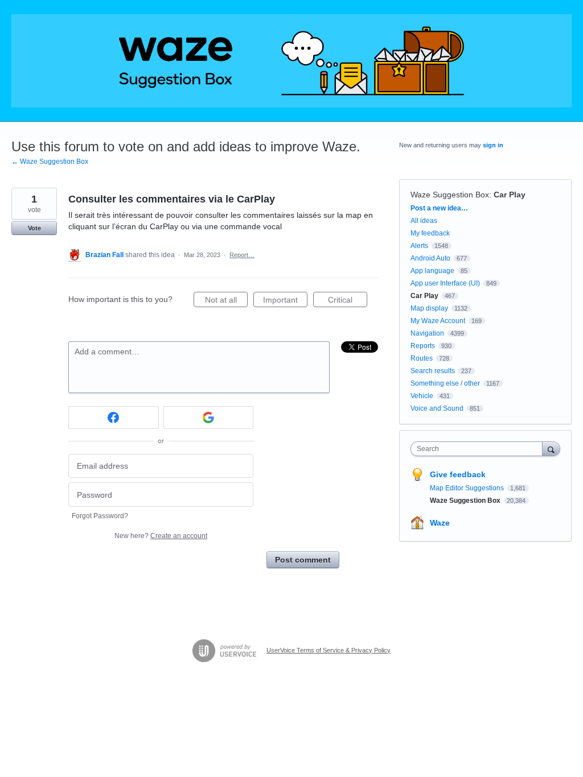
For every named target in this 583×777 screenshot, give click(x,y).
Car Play (509, 194)
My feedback (430, 233)
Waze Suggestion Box (449, 194)
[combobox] (479, 449)
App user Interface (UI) (445, 283)
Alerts (419, 246)
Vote (34, 228)
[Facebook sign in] (113, 417)
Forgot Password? (100, 516)
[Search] (551, 448)
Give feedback (458, 474)
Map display (429, 308)
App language (432, 271)
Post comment (303, 559)
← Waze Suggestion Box (49, 162)
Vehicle (421, 396)
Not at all (226, 301)
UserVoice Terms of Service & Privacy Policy (328, 650)
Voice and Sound (436, 408)
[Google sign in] (208, 417)
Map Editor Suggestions (468, 488)
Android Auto (430, 258)
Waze (440, 522)
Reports (422, 346)
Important (285, 301)
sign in (493, 145)
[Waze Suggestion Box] (291, 61)
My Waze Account (437, 321)
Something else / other (445, 383)
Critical (347, 301)
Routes (421, 358)
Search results (432, 371)
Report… (241, 254)
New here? (160, 536)
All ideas (423, 221)
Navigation (427, 333)
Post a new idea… (439, 208)
